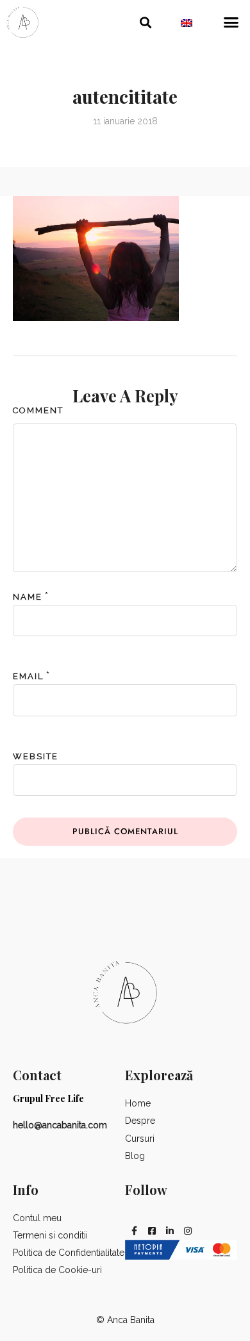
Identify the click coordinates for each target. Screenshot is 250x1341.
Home (138, 1103)
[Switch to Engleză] (186, 22)
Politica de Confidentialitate (68, 1252)
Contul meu (37, 1218)
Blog (135, 1156)
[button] (145, 22)
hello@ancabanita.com (60, 1125)
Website (35, 756)
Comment (38, 410)
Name (27, 597)
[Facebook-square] (152, 1231)
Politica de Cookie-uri (57, 1270)
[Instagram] (188, 1231)
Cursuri (139, 1138)
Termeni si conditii (50, 1235)
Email (28, 676)
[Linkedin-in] (170, 1231)
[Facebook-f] (134, 1231)
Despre (140, 1120)
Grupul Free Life (48, 1098)
